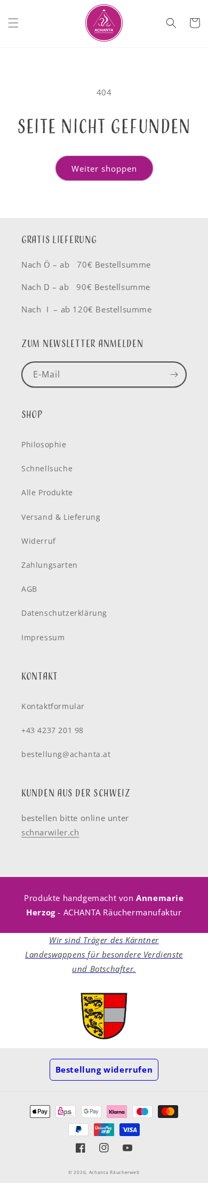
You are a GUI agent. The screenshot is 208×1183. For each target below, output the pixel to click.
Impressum (43, 637)
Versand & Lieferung (60, 517)
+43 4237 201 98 (52, 730)
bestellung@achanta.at (66, 754)
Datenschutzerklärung (64, 613)
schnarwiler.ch (50, 832)
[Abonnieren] (174, 374)
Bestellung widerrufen (104, 1069)
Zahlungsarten (49, 565)
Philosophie (44, 444)
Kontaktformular (53, 706)
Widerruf (38, 541)
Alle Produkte (47, 492)
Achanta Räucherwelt (114, 1172)
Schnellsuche (47, 468)
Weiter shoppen (104, 168)
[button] (13, 23)
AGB (29, 589)
